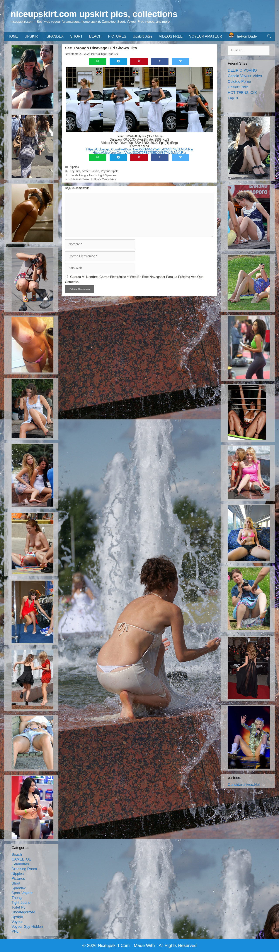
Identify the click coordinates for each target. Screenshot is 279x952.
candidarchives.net (244, 785)
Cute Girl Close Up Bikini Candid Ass (93, 179)
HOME (13, 36)
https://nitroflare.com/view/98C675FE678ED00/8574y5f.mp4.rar (139, 152)
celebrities (20, 864)
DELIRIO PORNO (242, 70)
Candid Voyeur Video (245, 76)
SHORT (76, 36)
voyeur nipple (109, 171)
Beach (17, 854)
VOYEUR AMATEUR (205, 36)
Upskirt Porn (238, 87)
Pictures (18, 878)
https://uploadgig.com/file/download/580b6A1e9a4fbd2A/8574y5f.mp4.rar (139, 149)
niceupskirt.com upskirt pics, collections (94, 14)
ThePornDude (245, 36)
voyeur (17, 922)
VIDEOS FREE (171, 36)
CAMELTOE (21, 859)
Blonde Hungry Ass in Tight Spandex (93, 175)
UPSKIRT (32, 36)
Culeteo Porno (239, 81)
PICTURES (117, 36)
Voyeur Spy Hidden (27, 926)
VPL (15, 931)
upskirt (17, 917)
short (16, 883)
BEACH (95, 36)
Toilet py (19, 907)
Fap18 (233, 98)
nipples (74, 167)
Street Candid (90, 171)
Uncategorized (23, 912)
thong (17, 898)
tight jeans (21, 902)
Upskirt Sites (142, 36)
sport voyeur (22, 893)
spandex (19, 888)
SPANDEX (55, 36)
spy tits (75, 171)
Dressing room (24, 869)
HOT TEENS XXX (242, 93)
